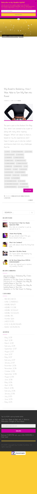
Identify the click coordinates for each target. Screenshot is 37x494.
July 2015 (8, 396)
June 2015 (8, 399)
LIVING (15, 169)
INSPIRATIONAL (18, 166)
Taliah (19, 100)
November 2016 (10, 368)
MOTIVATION (24, 169)
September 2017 (10, 349)
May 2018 (8, 337)
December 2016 (10, 366)
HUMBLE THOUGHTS (22, 163)
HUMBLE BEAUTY (10, 305)
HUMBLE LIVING (9, 160)
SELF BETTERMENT (21, 172)
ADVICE (7, 151)
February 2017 (9, 360)
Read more (28, 190)
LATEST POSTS (7, 198)
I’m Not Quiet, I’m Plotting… (22, 280)
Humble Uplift (9, 319)
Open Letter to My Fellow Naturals (17, 251)
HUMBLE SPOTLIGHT (21, 160)
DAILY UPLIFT (20, 154)
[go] (32, 212)
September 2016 (10, 374)
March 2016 (9, 388)
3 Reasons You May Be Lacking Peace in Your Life (18, 282)
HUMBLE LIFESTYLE (19, 157)
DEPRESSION (8, 157)
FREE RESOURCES (10, 299)
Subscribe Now (18, 14)
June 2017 (8, 354)
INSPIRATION (9, 166)
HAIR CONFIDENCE (11, 302)
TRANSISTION (24, 184)
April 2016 (8, 385)
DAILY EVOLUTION (10, 154)
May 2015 (8, 402)
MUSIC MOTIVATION (12, 327)
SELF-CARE (16, 175)
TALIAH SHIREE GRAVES (11, 181)
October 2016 (9, 371)
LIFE (26, 166)
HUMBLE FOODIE (10, 307)
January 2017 (9, 363)
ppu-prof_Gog (8, 276)
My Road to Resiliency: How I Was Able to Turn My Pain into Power (18, 92)
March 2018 (9, 343)
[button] (18, 3)
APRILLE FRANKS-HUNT (18, 151)
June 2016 (8, 380)
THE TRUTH (22, 181)
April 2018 (8, 340)
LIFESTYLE (8, 169)
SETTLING (25, 175)
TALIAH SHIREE (16, 178)
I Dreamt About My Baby (15, 233)
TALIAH (7, 178)
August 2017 (9, 352)
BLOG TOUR (29, 151)
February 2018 (9, 346)
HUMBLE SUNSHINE (10, 163)
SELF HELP (8, 175)
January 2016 (9, 394)
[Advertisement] (18, 60)
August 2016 (9, 377)
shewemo (7, 280)
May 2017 (8, 357)
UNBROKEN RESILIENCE (11, 186)
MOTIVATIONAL (9, 172)
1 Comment (30, 200)
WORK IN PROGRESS (24, 186)
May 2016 (8, 382)
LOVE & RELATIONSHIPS (12, 324)
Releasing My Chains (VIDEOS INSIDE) (17, 277)
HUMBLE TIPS (8, 316)
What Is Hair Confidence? (15, 242)
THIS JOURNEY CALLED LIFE (12, 184)
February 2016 (9, 391)
